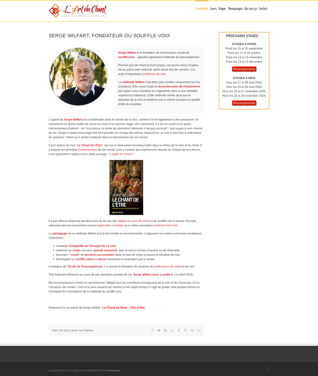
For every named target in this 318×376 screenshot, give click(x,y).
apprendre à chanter (110, 225)
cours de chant (140, 220)
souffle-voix (126, 57)
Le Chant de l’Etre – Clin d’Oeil (123, 307)
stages (122, 220)
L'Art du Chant (113, 370)
